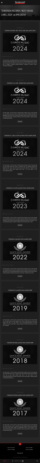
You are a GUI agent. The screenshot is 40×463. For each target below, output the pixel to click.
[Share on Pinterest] (21, 25)
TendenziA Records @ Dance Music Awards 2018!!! (20, 342)
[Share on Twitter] (18, 25)
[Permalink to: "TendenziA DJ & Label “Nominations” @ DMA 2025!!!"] (20, 95)
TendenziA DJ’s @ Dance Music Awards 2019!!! (20, 290)
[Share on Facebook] (16, 25)
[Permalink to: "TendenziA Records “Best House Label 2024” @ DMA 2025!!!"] (20, 42)
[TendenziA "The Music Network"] (20, 2)
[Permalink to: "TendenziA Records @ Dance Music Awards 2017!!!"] (20, 407)
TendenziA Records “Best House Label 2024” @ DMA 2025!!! (20, 30)
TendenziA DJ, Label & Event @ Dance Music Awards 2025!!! (20, 135)
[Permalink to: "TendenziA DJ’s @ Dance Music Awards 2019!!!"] (20, 302)
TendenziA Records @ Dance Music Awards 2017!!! (20, 395)
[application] (20, 461)
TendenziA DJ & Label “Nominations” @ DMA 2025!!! (20, 83)
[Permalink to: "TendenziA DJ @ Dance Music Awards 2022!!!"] (20, 251)
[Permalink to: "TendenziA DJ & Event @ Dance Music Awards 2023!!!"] (20, 199)
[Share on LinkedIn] (23, 25)
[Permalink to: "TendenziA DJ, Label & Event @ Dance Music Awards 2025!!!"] (20, 147)
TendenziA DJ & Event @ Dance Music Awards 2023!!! (20, 188)
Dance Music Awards (20, 27)
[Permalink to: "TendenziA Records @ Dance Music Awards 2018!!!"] (20, 354)
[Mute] (12, 461)
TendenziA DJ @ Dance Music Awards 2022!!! (20, 239)
